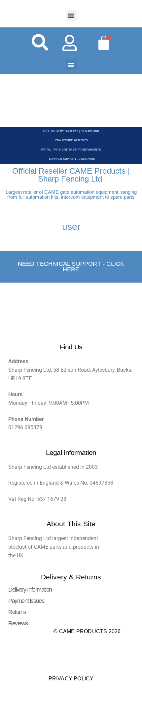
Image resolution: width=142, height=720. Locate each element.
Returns (17, 612)
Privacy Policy (71, 678)
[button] (71, 15)
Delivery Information (30, 589)
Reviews (17, 623)
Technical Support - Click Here (71, 158)
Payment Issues (26, 601)
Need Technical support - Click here (71, 266)
